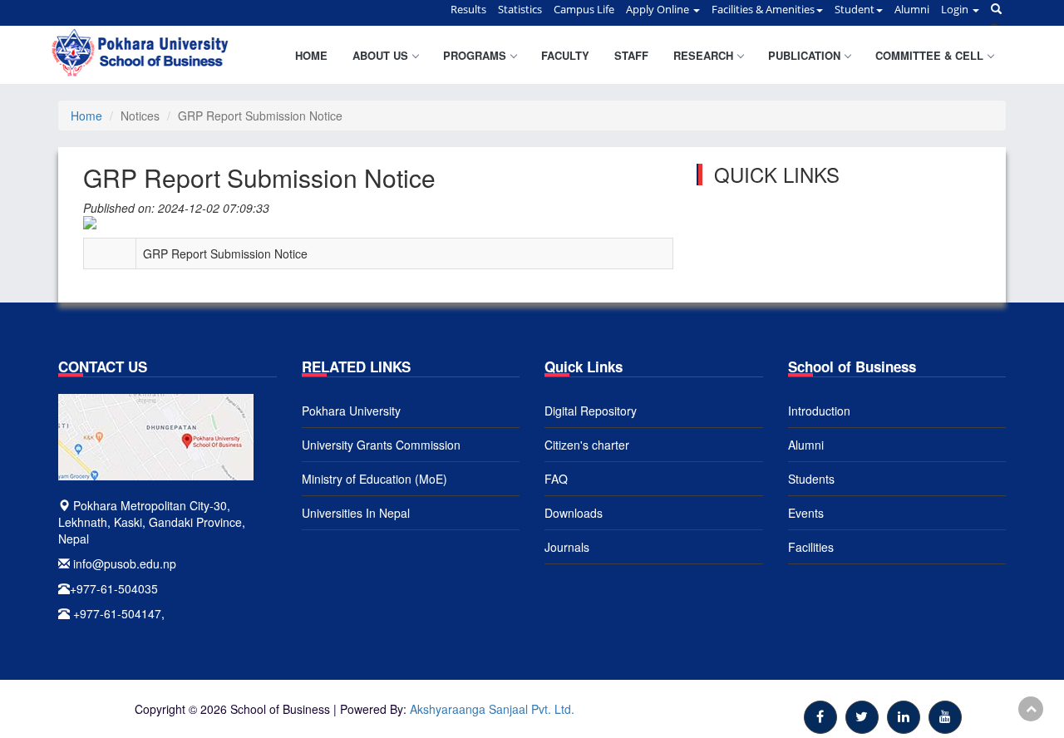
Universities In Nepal (356, 512)
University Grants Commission (381, 444)
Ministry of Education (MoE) (374, 478)
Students (811, 478)
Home (311, 55)
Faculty (565, 55)
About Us (380, 55)
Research (703, 55)
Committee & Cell (929, 55)
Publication (804, 55)
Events (806, 512)
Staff (631, 55)
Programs (474, 55)
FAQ (556, 478)
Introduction (819, 410)
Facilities (811, 547)
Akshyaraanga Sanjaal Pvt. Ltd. (492, 709)
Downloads (573, 512)
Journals (566, 547)
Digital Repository (590, 410)
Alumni (806, 444)
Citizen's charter (586, 444)
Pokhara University (351, 410)
